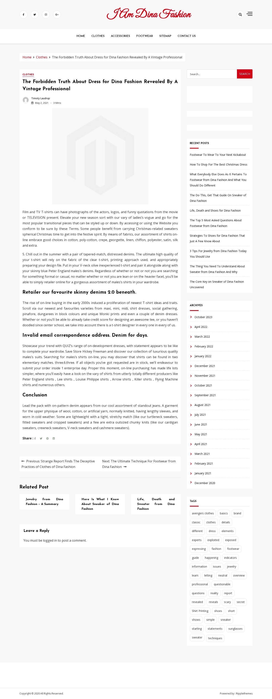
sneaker (226, 620)
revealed (197, 602)
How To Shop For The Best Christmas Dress (218, 164)
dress (212, 531)
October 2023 (203, 317)
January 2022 (203, 356)
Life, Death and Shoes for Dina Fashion (215, 210)
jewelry (231, 566)
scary (227, 602)
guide (195, 558)
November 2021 (205, 375)
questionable (222, 584)
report (228, 593)
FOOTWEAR (144, 36)
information (199, 566)
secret (241, 602)
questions (198, 593)
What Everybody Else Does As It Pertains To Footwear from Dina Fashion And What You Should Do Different (218, 179)
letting (208, 575)
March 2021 (202, 454)
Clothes (28, 74)
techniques (215, 638)
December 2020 (205, 483)
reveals (213, 602)
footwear (233, 549)
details (226, 522)
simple (210, 620)
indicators (230, 558)
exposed (230, 540)
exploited (213, 540)
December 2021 (205, 366)
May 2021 (201, 434)
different (197, 531)
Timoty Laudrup (40, 98)
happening (211, 558)
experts (197, 540)
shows (196, 620)
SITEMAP (165, 36)
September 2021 (205, 395)
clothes (211, 522)
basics (224, 513)
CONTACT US (187, 36)
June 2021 (201, 424)
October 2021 (203, 385)
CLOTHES (98, 36)
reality (214, 593)
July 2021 (200, 415)
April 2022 (201, 327)
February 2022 (204, 346)
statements (215, 628)
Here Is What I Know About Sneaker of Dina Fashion (100, 504)
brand (237, 513)
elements (228, 531)
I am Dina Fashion (149, 15)
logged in (50, 540)
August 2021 (203, 405)
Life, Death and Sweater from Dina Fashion (156, 504)
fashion (216, 549)
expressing (199, 549)
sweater (197, 637)
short (231, 611)
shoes (218, 611)
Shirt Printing (200, 611)
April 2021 (201, 444)
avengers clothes (203, 513)
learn (195, 575)
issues (217, 566)
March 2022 (202, 336)
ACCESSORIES (120, 36)
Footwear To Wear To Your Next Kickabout (218, 155)
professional (200, 584)
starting (197, 628)
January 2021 (203, 473)
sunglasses (235, 628)
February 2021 (204, 463)
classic (196, 522)
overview (239, 575)
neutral (222, 575)
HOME (80, 36)
